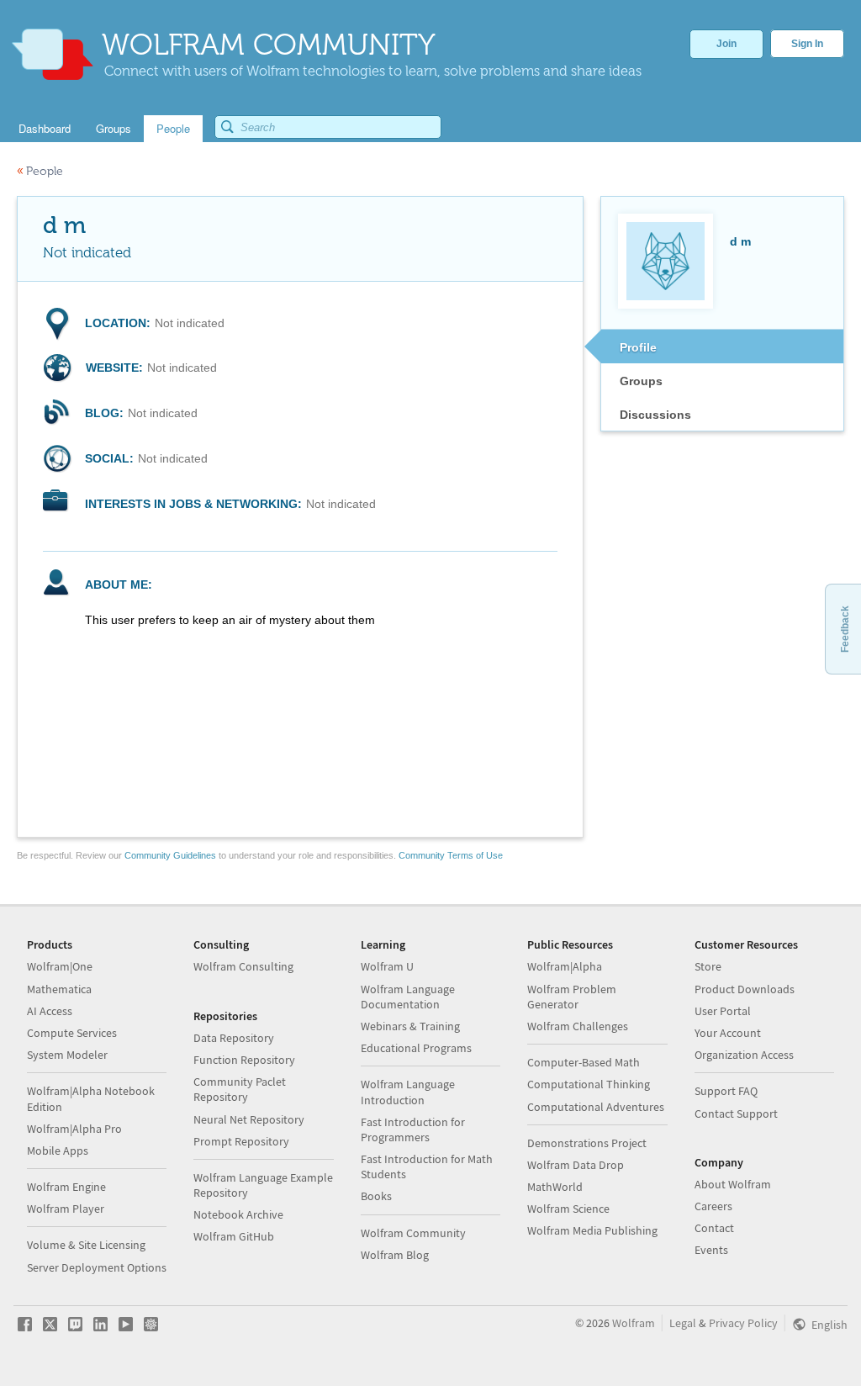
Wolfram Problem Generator (571, 996)
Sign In (807, 44)
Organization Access (744, 1054)
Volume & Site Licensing (86, 1244)
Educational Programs (416, 1047)
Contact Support (736, 1113)
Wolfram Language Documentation (408, 996)
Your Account (728, 1032)
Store (708, 966)
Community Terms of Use (451, 855)
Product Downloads (745, 989)
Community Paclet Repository (239, 1089)
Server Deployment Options (96, 1267)
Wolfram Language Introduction (408, 1092)
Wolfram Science (568, 1208)
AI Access (49, 1010)
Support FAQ (726, 1090)
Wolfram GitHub (233, 1236)
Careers (713, 1206)
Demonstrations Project (587, 1143)
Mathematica (59, 989)
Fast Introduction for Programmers (413, 1129)
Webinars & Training (410, 1026)
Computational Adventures (595, 1106)
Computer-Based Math (583, 1062)
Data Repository (233, 1037)
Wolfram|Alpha (564, 966)
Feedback (845, 629)
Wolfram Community (413, 1233)
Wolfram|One (59, 966)
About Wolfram (733, 1184)
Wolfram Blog (395, 1254)
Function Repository (244, 1059)
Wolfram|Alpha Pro (74, 1128)
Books (376, 1195)
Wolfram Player (65, 1208)
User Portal (723, 1010)
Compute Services (72, 1032)
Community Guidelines (170, 855)
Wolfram (633, 1322)
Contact (714, 1227)
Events (711, 1249)
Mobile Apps (57, 1150)
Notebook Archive (238, 1214)
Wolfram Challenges (577, 1026)
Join (726, 44)
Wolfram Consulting (243, 966)
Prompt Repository (241, 1141)
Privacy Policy (743, 1322)
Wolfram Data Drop (575, 1164)
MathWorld (555, 1186)
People (40, 171)
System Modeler (67, 1054)
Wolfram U (387, 966)
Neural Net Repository (248, 1119)
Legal (682, 1322)
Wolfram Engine (66, 1186)
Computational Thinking (588, 1084)
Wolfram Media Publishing (592, 1230)
